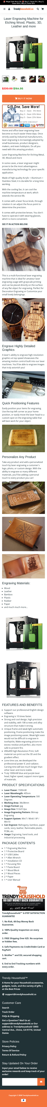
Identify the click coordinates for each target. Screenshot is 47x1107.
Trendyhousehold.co (30, 1095)
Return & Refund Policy (14, 1054)
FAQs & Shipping (10, 1016)
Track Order (8, 1012)
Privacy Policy (9, 1046)
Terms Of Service (10, 1050)
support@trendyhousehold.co (20, 994)
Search (5, 1007)
